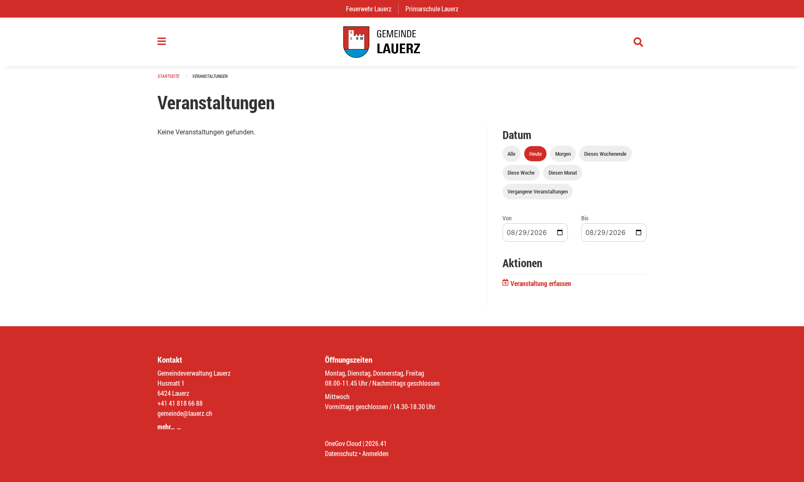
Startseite (168, 76)
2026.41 (376, 443)
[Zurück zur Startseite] (402, 42)
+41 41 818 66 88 (180, 403)
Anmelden (375, 453)
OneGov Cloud (343, 443)
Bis (584, 218)
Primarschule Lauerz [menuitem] (435, 8)
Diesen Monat (563, 172)
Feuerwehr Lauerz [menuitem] (372, 8)
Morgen (563, 153)
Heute (535, 153)
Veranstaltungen (209, 76)
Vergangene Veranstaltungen (538, 191)
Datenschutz (341, 453)
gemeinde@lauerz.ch (184, 413)
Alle (511, 153)
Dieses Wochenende (605, 153)
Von (507, 218)
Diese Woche (521, 172)
